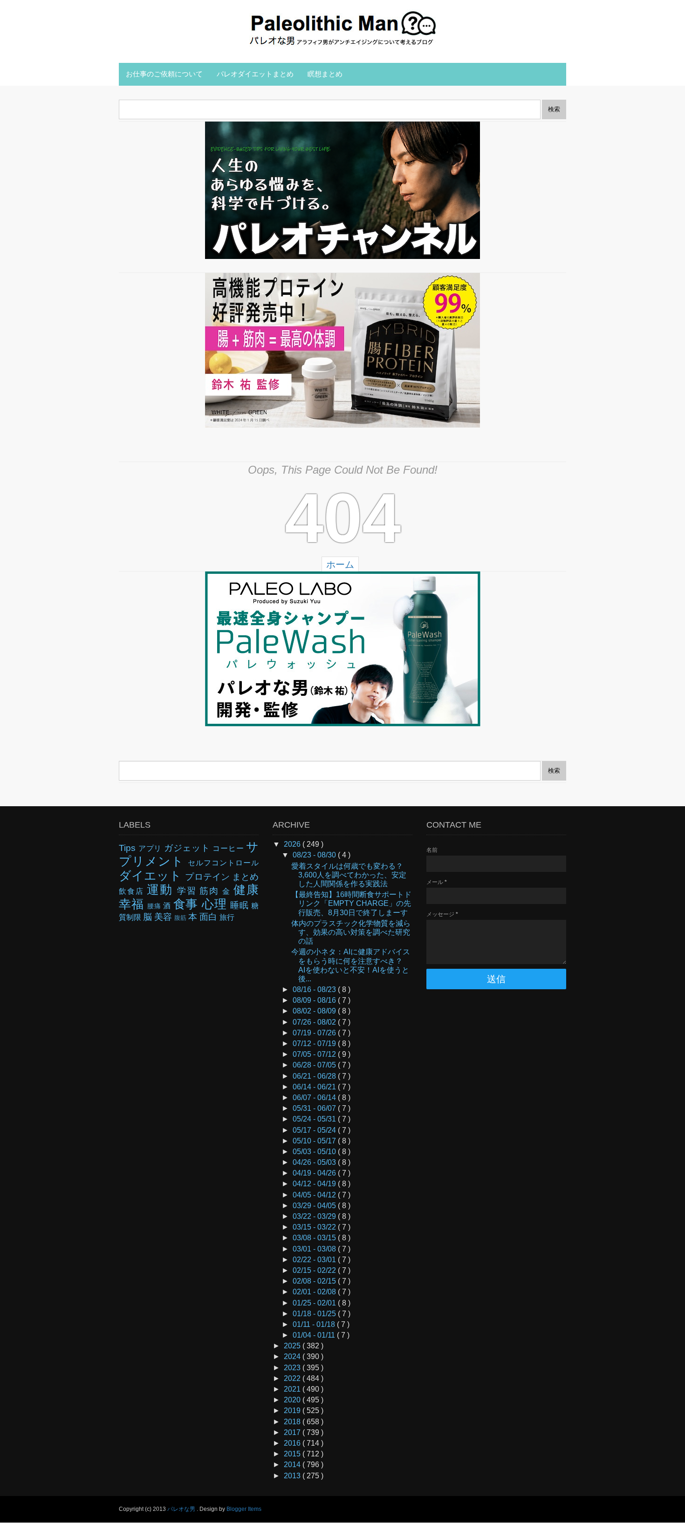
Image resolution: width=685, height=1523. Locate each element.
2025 (293, 1346)
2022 (293, 1378)
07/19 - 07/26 (315, 1033)
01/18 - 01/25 (315, 1314)
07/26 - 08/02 (315, 1022)
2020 (293, 1400)
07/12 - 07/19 (315, 1043)
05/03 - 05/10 (315, 1152)
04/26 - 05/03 (315, 1162)
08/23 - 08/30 (315, 855)
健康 (246, 889)
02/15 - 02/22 (315, 1270)
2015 (293, 1454)
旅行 (226, 917)
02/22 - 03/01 (315, 1260)
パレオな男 (182, 1509)
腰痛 (155, 906)
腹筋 (181, 917)
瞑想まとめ (325, 74)
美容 (164, 917)
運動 (162, 889)
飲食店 (133, 891)
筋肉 (210, 891)
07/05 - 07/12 (315, 1054)
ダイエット (152, 875)
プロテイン (208, 877)
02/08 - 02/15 (315, 1281)
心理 (216, 904)
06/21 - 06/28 (315, 1076)
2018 (293, 1422)
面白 (209, 917)
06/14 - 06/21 (315, 1087)
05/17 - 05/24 (315, 1130)
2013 (293, 1476)
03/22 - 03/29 (315, 1216)
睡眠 (240, 905)
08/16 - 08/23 (315, 989)
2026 (293, 844)
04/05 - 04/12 (315, 1195)
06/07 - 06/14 (315, 1097)
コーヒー (229, 848)
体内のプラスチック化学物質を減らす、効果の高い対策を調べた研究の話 (351, 932)
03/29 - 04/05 (315, 1206)
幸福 (133, 904)
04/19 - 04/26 (315, 1173)
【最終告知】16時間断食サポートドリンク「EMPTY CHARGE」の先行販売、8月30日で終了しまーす (351, 903)
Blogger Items (243, 1509)
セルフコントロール (223, 863)
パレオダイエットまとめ (255, 74)
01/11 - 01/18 (315, 1324)
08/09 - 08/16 (315, 1000)
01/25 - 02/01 (315, 1303)
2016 (293, 1443)
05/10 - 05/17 (315, 1141)
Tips (128, 848)
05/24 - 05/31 (315, 1119)
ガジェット (188, 848)
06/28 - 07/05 (315, 1065)
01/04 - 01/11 (315, 1335)
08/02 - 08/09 (315, 1011)
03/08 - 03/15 (315, 1238)
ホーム (340, 564)
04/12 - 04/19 (315, 1184)
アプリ (151, 848)
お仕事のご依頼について (164, 74)
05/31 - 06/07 (315, 1108)
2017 (293, 1432)
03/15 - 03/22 (315, 1227)
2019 (293, 1410)
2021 (293, 1389)
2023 (293, 1368)
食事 (187, 904)
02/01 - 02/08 (315, 1292)
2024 (293, 1356)
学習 (188, 891)
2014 (293, 1465)
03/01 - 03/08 (315, 1249)
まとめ (245, 877)
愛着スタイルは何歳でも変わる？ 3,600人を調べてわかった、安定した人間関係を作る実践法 (351, 875)
